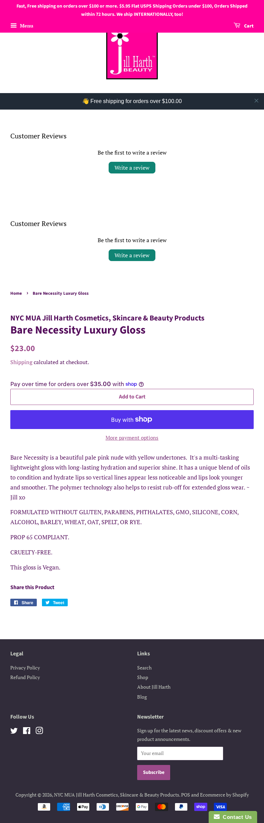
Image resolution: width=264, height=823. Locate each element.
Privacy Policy (25, 667)
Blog (142, 697)
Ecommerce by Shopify (224, 794)
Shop (142, 677)
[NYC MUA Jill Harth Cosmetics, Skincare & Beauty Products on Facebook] (27, 732)
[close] (256, 100)
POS (185, 794)
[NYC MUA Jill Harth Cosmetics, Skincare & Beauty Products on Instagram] (39, 732)
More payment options (132, 437)
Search (144, 667)
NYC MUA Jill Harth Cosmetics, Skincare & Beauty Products (116, 794)
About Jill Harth (153, 687)
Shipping (21, 362)
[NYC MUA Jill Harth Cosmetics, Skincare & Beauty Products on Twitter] (14, 732)
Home (16, 293)
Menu (26, 25)
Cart (248, 26)
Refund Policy (25, 677)
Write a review (132, 167)
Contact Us (236, 817)
